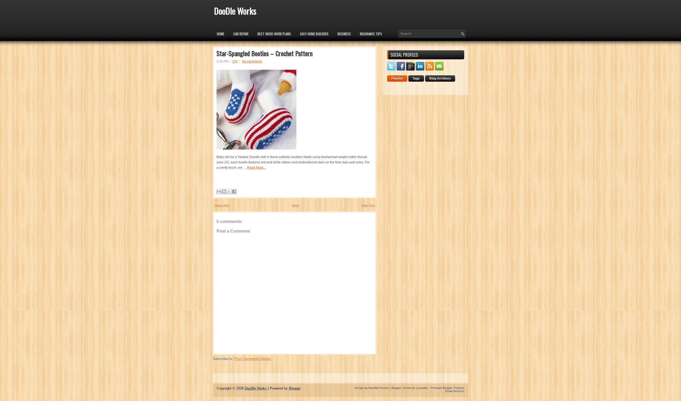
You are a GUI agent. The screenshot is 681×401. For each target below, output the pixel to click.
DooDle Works (235, 11)
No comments (252, 61)
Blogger (295, 388)
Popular (397, 78)
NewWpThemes (378, 388)
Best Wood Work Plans (274, 33)
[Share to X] (229, 191)
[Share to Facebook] (234, 191)
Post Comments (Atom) (252, 359)
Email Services (454, 391)
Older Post (368, 205)
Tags (416, 78)
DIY (235, 61)
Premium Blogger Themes (447, 388)
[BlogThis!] (224, 191)
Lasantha (422, 388)
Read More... (256, 168)
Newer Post (222, 205)
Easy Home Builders (314, 33)
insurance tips (371, 33)
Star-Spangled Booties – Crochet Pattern (265, 53)
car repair (240, 33)
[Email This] (219, 191)
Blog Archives (440, 78)
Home (220, 33)
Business (344, 33)
